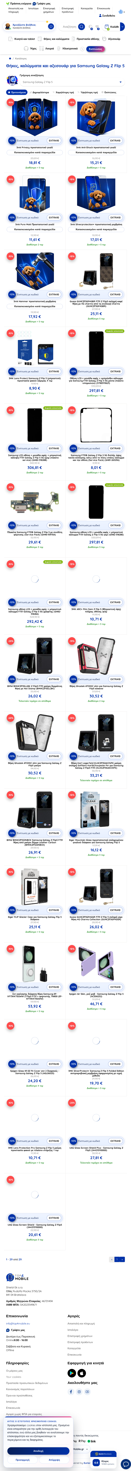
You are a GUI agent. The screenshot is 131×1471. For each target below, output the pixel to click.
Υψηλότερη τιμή (89, 92)
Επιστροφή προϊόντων (68, 10)
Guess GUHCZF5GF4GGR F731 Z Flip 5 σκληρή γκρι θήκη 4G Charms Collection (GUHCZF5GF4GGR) (96, 918)
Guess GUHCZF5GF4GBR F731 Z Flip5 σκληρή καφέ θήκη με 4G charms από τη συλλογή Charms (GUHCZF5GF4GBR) (96, 303)
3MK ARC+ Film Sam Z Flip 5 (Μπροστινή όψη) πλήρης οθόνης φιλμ (96, 610)
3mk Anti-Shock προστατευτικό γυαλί (96, 147)
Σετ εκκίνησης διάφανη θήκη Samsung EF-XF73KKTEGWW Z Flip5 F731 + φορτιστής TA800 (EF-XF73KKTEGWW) (34, 996)
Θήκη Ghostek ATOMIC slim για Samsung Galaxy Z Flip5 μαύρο (34, 764)
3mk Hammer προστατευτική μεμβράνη (35, 301)
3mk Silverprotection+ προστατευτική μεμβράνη (96, 224)
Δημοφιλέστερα (41, 92)
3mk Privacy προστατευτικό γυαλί (35, 147)
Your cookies (13, 1376)
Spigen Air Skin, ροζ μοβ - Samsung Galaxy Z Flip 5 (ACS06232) (96, 995)
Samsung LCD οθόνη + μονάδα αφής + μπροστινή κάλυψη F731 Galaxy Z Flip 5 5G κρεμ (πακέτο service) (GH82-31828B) (34, 457)
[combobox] (72, 82)
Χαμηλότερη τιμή (65, 92)
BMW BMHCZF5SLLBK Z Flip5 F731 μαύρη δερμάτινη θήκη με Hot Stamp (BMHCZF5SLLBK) (34, 687)
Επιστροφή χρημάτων (49, 10)
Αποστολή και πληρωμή (15, 10)
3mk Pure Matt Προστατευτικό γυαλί (34, 224)
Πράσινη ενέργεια (20, 3)
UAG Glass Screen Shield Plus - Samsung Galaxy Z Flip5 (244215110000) (96, 1149)
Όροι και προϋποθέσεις (19, 1395)
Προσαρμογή (23, 1460)
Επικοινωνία (103, 8)
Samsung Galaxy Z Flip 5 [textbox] (38, 82)
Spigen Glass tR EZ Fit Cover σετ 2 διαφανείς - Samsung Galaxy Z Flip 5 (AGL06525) (34, 1072)
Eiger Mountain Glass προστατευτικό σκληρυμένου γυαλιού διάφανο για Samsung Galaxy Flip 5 (96, 841)
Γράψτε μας (44, 3)
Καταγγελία (87, 8)
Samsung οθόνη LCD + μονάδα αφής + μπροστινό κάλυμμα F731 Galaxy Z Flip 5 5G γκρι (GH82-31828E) (96, 533)
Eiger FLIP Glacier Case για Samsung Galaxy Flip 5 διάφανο (35, 918)
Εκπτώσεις (110, 92)
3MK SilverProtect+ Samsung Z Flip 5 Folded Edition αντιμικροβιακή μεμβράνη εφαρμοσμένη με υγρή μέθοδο (96, 1073)
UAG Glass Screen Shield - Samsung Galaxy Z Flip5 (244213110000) (35, 1226)
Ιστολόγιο (33, 8)
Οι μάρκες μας (14, 1370)
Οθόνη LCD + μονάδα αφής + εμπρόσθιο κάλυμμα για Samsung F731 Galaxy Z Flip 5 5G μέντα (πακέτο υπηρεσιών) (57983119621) (96, 380)
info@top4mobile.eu (18, 1323)
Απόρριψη (54, 1460)
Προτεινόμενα (18, 92)
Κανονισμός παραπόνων (20, 1389)
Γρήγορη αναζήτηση (32, 75)
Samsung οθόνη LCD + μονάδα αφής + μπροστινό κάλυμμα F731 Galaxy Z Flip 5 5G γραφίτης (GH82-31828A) (34, 611)
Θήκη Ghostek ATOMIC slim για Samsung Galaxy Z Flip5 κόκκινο (96, 687)
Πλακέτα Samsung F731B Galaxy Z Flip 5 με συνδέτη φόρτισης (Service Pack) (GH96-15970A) (34, 533)
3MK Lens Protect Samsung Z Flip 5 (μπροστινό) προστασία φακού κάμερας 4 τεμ (35, 379)
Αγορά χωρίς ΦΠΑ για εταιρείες (24, 1414)
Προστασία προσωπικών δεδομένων (27, 1383)
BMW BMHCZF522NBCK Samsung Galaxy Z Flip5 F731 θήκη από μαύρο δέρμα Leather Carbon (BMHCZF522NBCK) (35, 842)
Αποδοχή (38, 1451)
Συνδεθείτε (108, 15)
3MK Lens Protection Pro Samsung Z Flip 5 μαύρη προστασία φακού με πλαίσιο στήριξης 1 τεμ (34, 1149)
